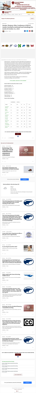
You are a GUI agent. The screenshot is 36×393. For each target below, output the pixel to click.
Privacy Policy (20, 392)
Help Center (20, 389)
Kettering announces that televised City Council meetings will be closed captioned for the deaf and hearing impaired (11, 322)
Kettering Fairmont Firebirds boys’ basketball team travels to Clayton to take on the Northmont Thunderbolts (11, 261)
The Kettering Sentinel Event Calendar (8, 361)
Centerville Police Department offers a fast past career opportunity (12, 234)
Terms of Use (16, 392)
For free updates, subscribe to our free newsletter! (18, 80)
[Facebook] (25, 30)
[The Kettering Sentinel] (9, 12)
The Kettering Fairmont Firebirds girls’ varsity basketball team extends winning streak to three (12, 202)
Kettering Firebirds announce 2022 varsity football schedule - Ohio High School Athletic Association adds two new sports (11, 290)
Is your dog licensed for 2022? (9, 246)
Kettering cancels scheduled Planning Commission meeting (12, 307)
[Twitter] (27, 30)
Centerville (3, 231)
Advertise (16, 14)
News (2, 14)
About (20, 14)
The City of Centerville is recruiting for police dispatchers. (11, 236)
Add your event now (18, 374)
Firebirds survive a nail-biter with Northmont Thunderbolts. (11, 264)
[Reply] (5, 137)
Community (9, 14)
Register (29, 14)
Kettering (3, 199)
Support (32, 18)
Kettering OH (4, 23)
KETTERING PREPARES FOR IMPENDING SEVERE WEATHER (10, 168)
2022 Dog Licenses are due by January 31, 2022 (9, 248)
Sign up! (18, 354)
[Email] (32, 30)
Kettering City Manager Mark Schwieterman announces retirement (7, 151)
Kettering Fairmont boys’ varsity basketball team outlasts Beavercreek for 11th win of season (12, 340)
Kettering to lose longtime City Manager (8, 157)
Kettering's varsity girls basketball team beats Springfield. (11, 205)
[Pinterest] (30, 30)
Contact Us (16, 389)
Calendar (5, 14)
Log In (33, 14)
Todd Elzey (6, 31)
